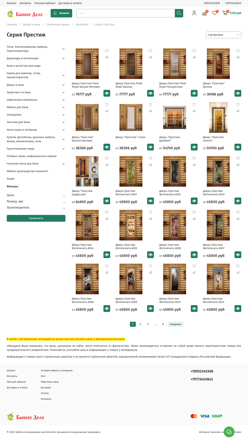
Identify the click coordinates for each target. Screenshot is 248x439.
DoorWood (82, 24)
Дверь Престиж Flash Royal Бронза (129, 85)
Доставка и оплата (70, 3)
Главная (12, 24)
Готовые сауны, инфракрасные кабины (32, 156)
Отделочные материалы (22, 99)
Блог (43, 376)
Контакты (25, 3)
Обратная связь (50, 381)
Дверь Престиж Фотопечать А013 (213, 300)
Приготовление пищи (20, 148)
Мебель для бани (17, 107)
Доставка (46, 387)
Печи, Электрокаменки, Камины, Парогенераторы (27, 48)
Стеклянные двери (58, 24)
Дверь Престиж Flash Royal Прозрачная (172, 85)
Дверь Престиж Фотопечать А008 (83, 300)
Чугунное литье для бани (22, 163)
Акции (11, 178)
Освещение (14, 114)
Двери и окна (31, 24)
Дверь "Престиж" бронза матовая (83, 139)
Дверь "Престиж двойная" (169, 139)
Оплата (45, 393)
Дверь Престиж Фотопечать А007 (213, 246)
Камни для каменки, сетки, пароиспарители (24, 75)
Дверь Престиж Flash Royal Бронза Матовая (86, 85)
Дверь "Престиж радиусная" (82, 192)
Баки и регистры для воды (24, 65)
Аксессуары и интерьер (22, 129)
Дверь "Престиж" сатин (130, 137)
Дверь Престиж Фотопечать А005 (126, 246)
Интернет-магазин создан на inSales (220, 432)
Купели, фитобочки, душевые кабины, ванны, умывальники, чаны (31, 139)
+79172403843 (233, 3)
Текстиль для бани (18, 122)
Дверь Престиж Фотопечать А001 (126, 192)
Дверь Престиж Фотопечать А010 (170, 300)
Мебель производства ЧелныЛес (27, 171)
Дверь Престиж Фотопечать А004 (83, 246)
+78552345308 (211, 3)
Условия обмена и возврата (57, 370)
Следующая (175, 324)
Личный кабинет (45, 3)
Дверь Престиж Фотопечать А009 (126, 300)
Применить (36, 218)
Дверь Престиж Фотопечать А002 (170, 192)
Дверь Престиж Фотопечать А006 (170, 246)
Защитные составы (19, 92)
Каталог (12, 3)
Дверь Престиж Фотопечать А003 (214, 192)
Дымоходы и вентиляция (22, 58)
